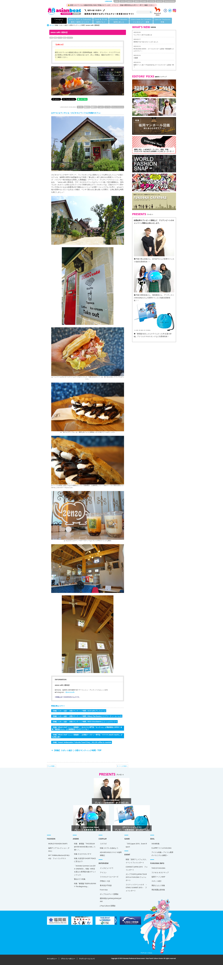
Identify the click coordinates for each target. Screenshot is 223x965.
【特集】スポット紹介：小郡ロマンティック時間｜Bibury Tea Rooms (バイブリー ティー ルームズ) (87, 716)
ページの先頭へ (123, 766)
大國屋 (136, 58)
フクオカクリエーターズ (109, 877)
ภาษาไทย (151, 1)
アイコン (103, 872)
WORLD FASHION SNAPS (57, 843)
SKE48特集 (156, 843)
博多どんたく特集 (158, 885)
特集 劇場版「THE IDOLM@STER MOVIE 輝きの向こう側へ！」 (84, 846)
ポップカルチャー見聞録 (109, 894)
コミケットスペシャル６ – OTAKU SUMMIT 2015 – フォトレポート (136, 887)
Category (59, 20)
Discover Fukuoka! (119, 20)
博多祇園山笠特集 (158, 890)
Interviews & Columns (141, 20)
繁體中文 (137, 1)
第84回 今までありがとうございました (146, 42)
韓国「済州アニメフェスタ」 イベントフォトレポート (137, 861)
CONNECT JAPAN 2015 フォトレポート (137, 868)
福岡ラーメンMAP (158, 877)
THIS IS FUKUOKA (158, 868)
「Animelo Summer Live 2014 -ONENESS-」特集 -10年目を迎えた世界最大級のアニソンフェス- (85, 870)
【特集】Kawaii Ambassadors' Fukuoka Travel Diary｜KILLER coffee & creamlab (81, 742)
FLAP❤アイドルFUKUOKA (161, 848)
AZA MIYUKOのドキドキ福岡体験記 (111, 853)
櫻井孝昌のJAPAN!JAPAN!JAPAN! (110, 899)
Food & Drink (101, 20)
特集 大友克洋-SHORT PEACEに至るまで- (85, 859)
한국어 (123, 1)
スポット (69, 38)
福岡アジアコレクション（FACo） (58, 849)
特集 (56, 25)
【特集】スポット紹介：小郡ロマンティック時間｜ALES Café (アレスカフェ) (79, 711)
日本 (51, 38)
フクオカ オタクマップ (160, 872)
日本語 (116, 1)
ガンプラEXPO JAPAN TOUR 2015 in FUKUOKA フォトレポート (136, 877)
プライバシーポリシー (68, 959)
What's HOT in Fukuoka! (80, 20)
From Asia (103, 890)
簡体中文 (129, 1)
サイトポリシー (52, 959)
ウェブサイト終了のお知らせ (143, 35)
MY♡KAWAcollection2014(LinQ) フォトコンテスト (59, 856)
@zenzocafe (70, 692)
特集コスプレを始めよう (109, 848)
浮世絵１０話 (105, 881)
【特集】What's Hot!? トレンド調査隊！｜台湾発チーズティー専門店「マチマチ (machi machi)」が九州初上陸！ (87, 736)
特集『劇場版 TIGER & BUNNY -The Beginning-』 (85, 885)
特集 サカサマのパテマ (82, 854)
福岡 (55, 38)
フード (60, 38)
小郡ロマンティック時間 (77, 25)
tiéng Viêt (159, 1)
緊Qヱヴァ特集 (79, 879)
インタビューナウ (106, 868)
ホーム (52, 25)
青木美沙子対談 (106, 885)
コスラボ (103, 843)
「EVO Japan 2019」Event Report (136, 845)
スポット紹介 (63, 25)
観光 (64, 38)
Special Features (163, 20)
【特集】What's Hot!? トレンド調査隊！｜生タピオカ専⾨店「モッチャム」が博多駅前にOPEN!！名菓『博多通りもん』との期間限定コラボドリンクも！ (87, 728)
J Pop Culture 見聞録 (107, 906)
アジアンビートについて (87, 959)
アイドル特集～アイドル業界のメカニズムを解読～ (162, 853)
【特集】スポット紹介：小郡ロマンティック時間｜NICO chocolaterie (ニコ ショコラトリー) (84, 722)
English (144, 1)
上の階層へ (52, 766)
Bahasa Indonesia (169, 1)
